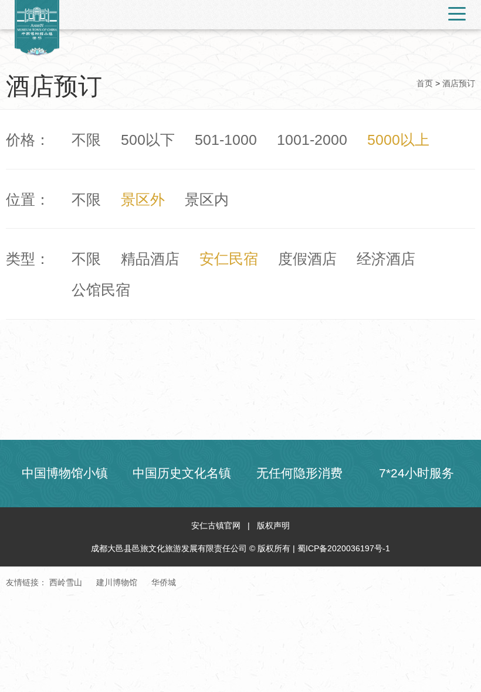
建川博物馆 (116, 582)
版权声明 (273, 525)
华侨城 (163, 582)
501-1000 (226, 140)
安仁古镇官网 (215, 525)
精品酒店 (150, 259)
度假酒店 (307, 259)
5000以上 (398, 140)
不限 (86, 140)
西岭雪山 (65, 582)
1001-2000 (312, 140)
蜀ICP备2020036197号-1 (343, 548)
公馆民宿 (101, 290)
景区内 (207, 200)
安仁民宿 (228, 259)
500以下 (148, 140)
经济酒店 (386, 259)
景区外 (143, 200)
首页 (424, 83)
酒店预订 (458, 83)
